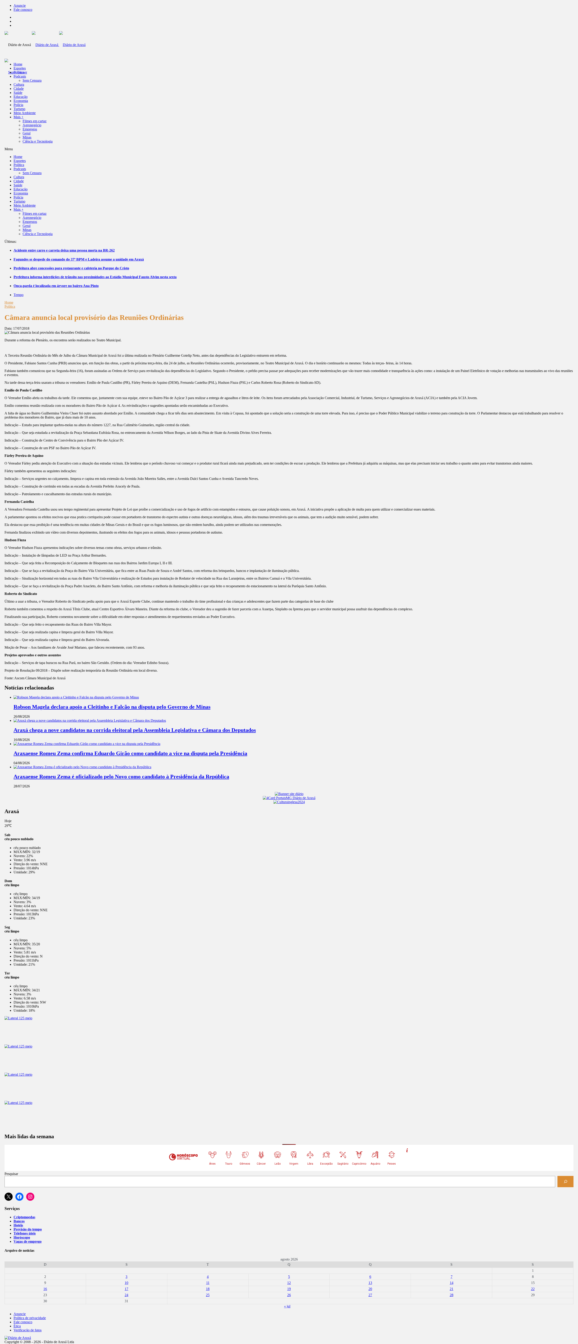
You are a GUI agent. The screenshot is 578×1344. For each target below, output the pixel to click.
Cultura (19, 84)
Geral (26, 133)
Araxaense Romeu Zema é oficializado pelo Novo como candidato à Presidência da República (121, 777)
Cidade (19, 88)
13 (370, 1283)
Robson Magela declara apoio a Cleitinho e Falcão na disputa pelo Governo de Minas (112, 707)
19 (289, 1289)
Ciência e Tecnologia (38, 141)
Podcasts (20, 76)
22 (533, 1289)
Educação (21, 97)
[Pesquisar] (565, 1181)
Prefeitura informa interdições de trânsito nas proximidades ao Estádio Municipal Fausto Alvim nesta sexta (95, 277)
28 (451, 1295)
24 (126, 1295)
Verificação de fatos (28, 1330)
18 (208, 1289)
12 (289, 1283)
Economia (21, 101)
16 (45, 1289)
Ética (17, 1326)
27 (370, 1295)
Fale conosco (23, 10)
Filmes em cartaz (35, 121)
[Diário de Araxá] (59, 45)
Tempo (18, 295)
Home (9, 302)
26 (289, 1295)
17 (126, 1289)
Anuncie (20, 5)
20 (370, 1289)
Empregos (30, 129)
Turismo (19, 109)
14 (451, 1283)
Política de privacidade (30, 1318)
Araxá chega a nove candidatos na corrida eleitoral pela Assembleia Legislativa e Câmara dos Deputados (135, 730)
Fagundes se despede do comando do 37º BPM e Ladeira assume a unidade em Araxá (79, 259)
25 (208, 1295)
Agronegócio (32, 125)
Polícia (18, 105)
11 (208, 1283)
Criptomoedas (24, 1217)
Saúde (18, 93)
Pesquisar (11, 1174)
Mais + (18, 117)
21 (451, 1289)
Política (19, 72)
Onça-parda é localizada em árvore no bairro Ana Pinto (56, 286)
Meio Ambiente (25, 113)
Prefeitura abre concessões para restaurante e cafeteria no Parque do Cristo (71, 268)
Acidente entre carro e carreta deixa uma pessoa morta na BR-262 (64, 250)
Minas (27, 137)
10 (126, 1283)
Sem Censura (32, 80)
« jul (287, 1306)
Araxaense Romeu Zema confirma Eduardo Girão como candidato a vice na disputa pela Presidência (130, 753)
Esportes (20, 68)
